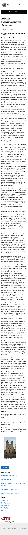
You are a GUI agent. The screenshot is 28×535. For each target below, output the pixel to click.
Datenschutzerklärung (12, 528)
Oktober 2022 (4, 502)
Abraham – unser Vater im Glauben (10, 493)
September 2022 (5, 504)
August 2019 (4, 509)
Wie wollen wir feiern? (7, 479)
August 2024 (4, 500)
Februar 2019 (4, 512)
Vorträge (12, 29)
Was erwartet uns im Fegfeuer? (9, 489)
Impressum (4, 528)
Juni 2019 (3, 510)
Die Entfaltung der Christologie (9, 475)
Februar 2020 (4, 507)
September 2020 (5, 505)
